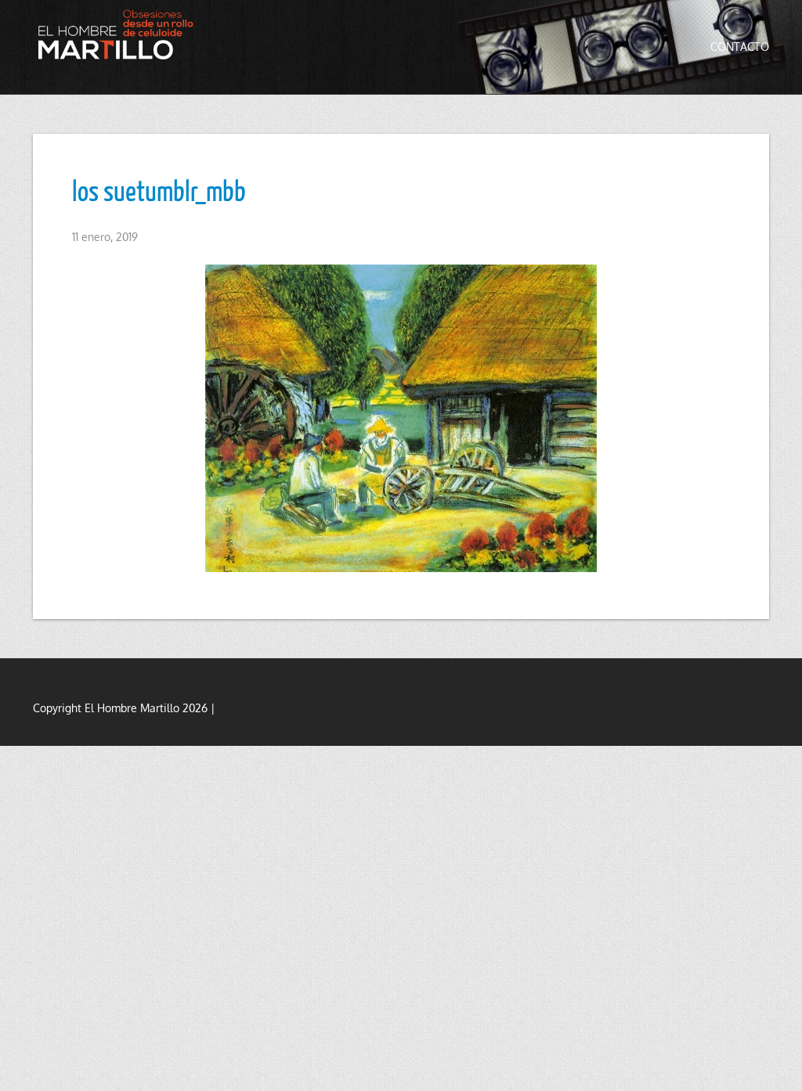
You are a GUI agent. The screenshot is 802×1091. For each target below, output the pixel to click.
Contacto (739, 46)
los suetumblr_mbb (159, 190)
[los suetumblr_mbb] (401, 418)
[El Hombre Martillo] (119, 34)
